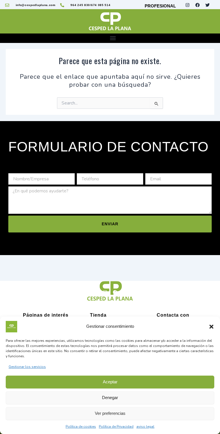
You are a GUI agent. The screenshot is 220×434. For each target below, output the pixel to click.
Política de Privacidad (116, 426)
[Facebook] (115, 292)
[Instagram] (105, 292)
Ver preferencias (110, 413)
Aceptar (110, 381)
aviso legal (145, 426)
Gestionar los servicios (27, 366)
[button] (211, 327)
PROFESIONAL (160, 6)
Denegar (110, 397)
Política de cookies (81, 426)
